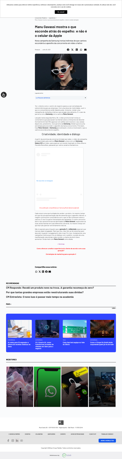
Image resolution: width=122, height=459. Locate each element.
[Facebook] (8, 440)
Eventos (27, 434)
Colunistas (39, 434)
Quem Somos (51, 434)
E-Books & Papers (14, 434)
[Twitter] (17, 440)
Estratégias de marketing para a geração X (61, 254)
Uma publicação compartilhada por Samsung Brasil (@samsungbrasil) (59, 208)
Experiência (52, 18)
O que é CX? (92, 434)
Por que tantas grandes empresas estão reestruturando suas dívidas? (45, 292)
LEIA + (114, 308)
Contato (63, 434)
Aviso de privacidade (77, 434)
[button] (68, 49)
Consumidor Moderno (41, 18)
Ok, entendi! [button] (61, 12)
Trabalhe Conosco (107, 434)
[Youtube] (21, 440)
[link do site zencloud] (66, 455)
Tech (64, 340)
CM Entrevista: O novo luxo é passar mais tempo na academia (40, 296)
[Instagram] (13, 440)
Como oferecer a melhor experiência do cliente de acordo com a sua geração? (61, 249)
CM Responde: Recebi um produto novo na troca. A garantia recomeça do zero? (50, 287)
